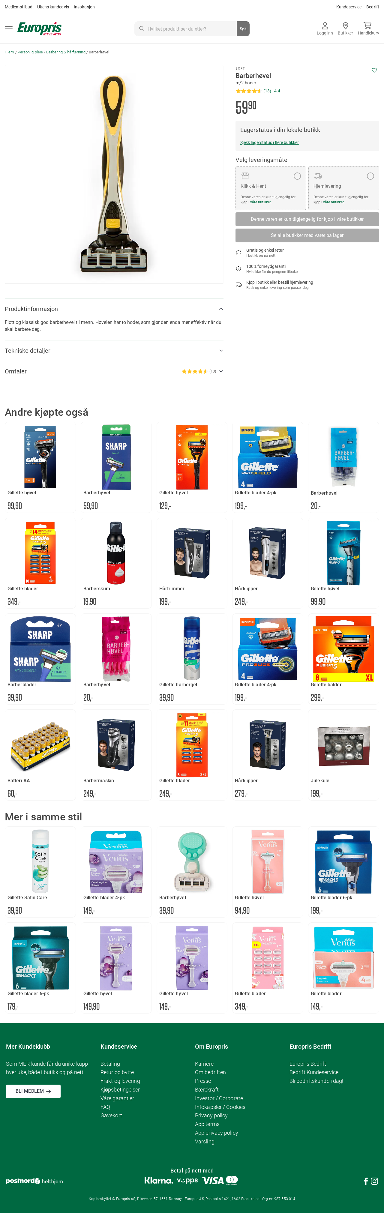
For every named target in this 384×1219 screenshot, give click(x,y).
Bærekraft (207, 1089)
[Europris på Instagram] (374, 1182)
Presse (203, 1081)
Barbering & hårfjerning (65, 52)
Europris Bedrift (308, 1064)
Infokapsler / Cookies (220, 1107)
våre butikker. (261, 202)
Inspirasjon (84, 6)
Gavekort (111, 1115)
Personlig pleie (30, 52)
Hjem (9, 52)
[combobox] (192, 28)
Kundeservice (349, 6)
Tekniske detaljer (27, 350)
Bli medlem (30, 1091)
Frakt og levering (120, 1081)
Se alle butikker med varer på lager (307, 235)
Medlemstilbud (18, 6)
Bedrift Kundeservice (314, 1072)
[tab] (114, 309)
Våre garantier (117, 1098)
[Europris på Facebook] (366, 1182)
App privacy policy (216, 1133)
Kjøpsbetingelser (120, 1089)
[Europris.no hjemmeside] (39, 29)
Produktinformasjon (31, 309)
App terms (207, 1124)
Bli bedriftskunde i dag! (316, 1081)
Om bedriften (210, 1072)
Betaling (110, 1064)
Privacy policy (211, 1115)
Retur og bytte (117, 1072)
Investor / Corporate (219, 1098)
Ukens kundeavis (53, 6)
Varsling (204, 1141)
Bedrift (372, 6)
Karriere (204, 1064)
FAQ (105, 1107)
